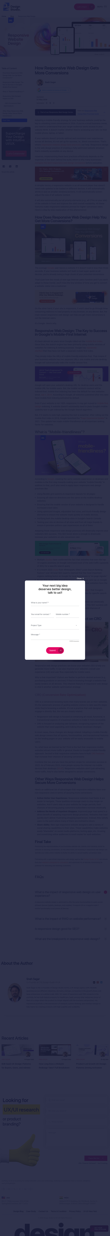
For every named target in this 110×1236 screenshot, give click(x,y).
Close (79, 578)
